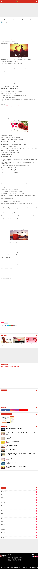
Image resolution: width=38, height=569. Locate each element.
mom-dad (19, 518)
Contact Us (27, 567)
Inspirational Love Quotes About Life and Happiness (14, 108)
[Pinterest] (12, 325)
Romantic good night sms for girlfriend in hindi (14, 428)
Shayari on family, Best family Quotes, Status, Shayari (15, 458)
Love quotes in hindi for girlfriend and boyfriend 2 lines (6, 343)
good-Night (19, 508)
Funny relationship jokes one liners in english (13, 109)
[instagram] (14, 410)
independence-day (19, 511)
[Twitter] (8, 325)
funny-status (19, 505)
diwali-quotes (19, 497)
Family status (10, 555)
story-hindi (19, 532)
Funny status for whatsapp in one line (12, 441)
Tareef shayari (19, 534)
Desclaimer (31, 567)
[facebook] (5, 410)
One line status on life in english (11, 445)
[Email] (14, 325)
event (19, 499)
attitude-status (19, 491)
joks (19, 513)
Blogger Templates (7, 567)
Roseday (19, 526)
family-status (19, 502)
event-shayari (19, 500)
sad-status (19, 527)
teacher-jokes (19, 535)
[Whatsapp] (10, 325)
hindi (19, 510)
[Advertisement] (19, 9)
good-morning (19, 507)
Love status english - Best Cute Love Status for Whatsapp (16, 466)
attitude (19, 489)
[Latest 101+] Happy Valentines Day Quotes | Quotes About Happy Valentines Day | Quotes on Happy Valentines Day (31, 344)
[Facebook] (6, 325)
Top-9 (19, 537)
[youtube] (23, 410)
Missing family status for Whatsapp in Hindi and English (15, 437)
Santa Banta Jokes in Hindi (10, 107)
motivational (19, 519)
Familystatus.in (17, 567)
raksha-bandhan (19, 524)
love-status (19, 516)
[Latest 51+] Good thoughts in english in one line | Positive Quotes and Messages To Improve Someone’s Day (20, 433)
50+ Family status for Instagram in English (12, 105)
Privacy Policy (35, 567)
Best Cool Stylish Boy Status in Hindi (11, 106)
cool (19, 494)
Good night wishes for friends (11, 462)
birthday (19, 492)
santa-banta (19, 529)
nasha (19, 521)
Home (24, 567)
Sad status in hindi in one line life (11, 449)
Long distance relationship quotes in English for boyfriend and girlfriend (18, 344)
